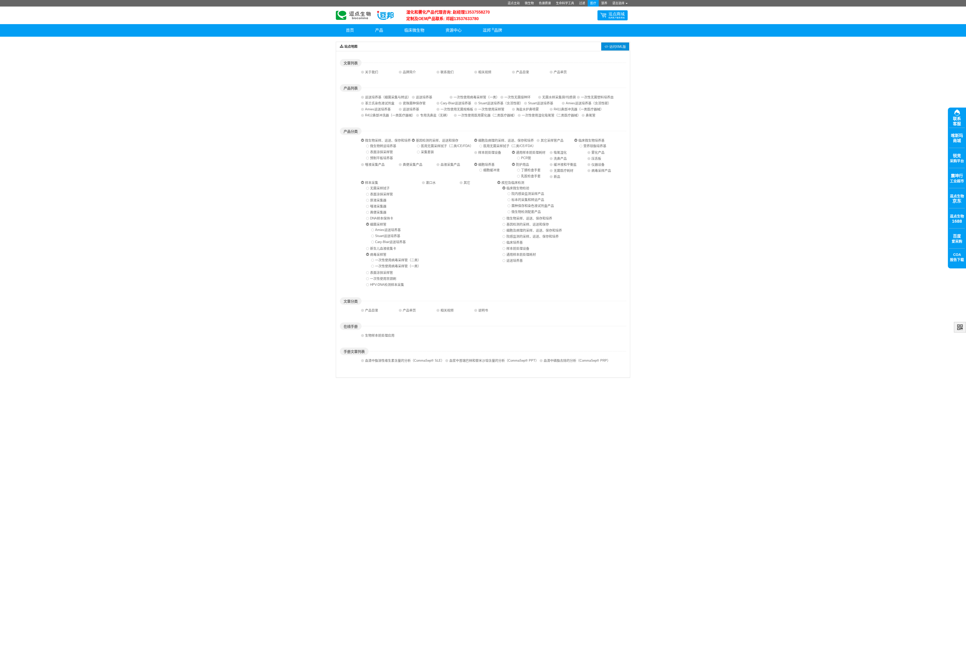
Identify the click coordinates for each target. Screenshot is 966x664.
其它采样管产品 (552, 140)
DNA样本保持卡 (381, 218)
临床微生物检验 (517, 188)
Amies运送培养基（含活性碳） (588, 103)
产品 (379, 30)
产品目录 (522, 72)
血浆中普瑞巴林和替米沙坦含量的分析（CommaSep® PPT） (494, 360)
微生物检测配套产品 (526, 212)
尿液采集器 (378, 200)
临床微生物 (414, 30)
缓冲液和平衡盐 (565, 164)
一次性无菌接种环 (517, 97)
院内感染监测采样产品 (527, 194)
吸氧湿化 (560, 152)
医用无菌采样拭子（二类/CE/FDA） (447, 146)
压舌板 (596, 158)
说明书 (483, 310)
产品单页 (560, 72)
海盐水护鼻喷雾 (527, 109)
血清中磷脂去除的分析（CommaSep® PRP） (577, 360)
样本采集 (371, 182)
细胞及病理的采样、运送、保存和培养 (506, 140)
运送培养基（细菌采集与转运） (388, 97)
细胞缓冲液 (491, 170)
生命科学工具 (565, 3)
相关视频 (484, 72)
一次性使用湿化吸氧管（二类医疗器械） (551, 115)
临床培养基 (514, 242)
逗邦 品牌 (492, 29)
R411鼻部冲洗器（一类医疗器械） (578, 109)
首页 (350, 30)
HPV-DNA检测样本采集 (387, 285)
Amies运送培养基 (378, 109)
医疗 (593, 3)
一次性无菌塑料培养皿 (597, 97)
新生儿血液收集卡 (383, 248)
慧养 (604, 3)
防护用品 (522, 164)
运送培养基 (424, 97)
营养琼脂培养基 (594, 146)
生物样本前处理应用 (379, 335)
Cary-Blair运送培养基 (455, 103)
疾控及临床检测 (512, 182)
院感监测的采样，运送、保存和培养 (532, 236)
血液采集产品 (450, 164)
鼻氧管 (590, 115)
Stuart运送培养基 (540, 103)
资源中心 (454, 30)
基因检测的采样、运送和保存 (437, 140)
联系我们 (447, 72)
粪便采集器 (378, 212)
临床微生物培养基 (591, 140)
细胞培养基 (486, 164)
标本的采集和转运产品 (527, 200)
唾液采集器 (378, 206)
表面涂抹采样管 (381, 152)
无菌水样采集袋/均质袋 (559, 97)
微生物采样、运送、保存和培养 (388, 140)
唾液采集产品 (375, 164)
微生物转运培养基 (383, 146)
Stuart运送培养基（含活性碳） (500, 103)
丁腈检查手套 (531, 170)
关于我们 (371, 72)
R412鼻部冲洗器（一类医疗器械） (390, 115)
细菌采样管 (378, 224)
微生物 (529, 3)
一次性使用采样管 (491, 109)
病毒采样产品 (601, 170)
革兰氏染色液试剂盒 (379, 103)
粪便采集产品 (412, 164)
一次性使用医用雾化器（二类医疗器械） (487, 115)
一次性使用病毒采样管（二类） (398, 260)
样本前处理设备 (489, 152)
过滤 (582, 3)
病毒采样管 (378, 254)
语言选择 (618, 3)
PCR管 (526, 158)
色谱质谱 (545, 3)
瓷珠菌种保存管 (414, 103)
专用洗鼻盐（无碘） (435, 115)
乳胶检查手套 (531, 176)
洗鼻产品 (560, 158)
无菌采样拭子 (380, 188)
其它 (467, 182)
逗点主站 (514, 3)
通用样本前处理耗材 (530, 152)
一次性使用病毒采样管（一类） (476, 97)
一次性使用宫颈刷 (383, 278)
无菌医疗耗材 (563, 170)
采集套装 (427, 152)
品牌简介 (409, 72)
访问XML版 (617, 46)
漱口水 (431, 182)
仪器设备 (598, 164)
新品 (557, 176)
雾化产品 (598, 152)
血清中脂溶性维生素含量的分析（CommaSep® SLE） (404, 360)
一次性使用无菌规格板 (456, 109)
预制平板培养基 (381, 158)
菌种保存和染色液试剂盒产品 (532, 206)
